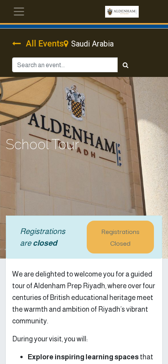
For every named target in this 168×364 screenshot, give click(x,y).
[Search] (126, 64)
